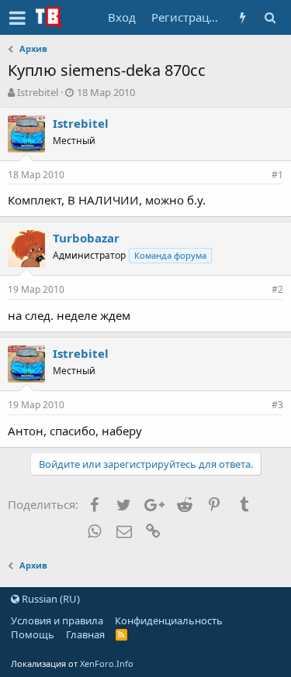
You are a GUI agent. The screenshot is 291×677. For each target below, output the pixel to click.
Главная (85, 634)
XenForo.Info (106, 663)
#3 (277, 404)
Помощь (32, 634)
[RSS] (121, 634)
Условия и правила (57, 620)
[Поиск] (269, 17)
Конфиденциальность (169, 620)
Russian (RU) (49, 599)
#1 (277, 174)
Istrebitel (37, 92)
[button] (17, 17)
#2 (277, 289)
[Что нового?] (242, 17)
